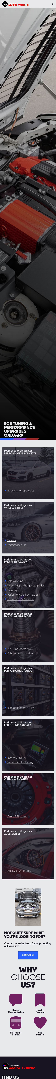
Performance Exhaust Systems (23, 594)
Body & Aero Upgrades (20, 490)
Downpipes (13, 590)
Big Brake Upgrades (19, 649)
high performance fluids (20, 707)
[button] (52, 4)
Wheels (11, 540)
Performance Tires (17, 544)
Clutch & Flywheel (17, 816)
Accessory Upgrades (19, 870)
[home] (15, 4)
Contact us (28, 955)
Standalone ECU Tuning (20, 762)
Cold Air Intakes (15, 581)
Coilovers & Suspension (20, 653)
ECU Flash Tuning (16, 757)
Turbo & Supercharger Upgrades (25, 585)
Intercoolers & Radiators (20, 599)
